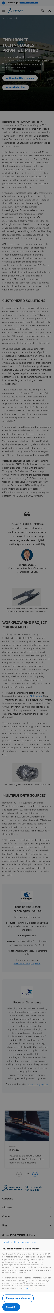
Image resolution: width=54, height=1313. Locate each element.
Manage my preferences (18, 1298)
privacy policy (30, 1288)
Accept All (11, 1307)
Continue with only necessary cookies (20, 1242)
